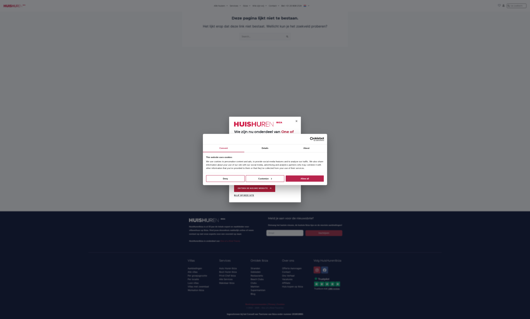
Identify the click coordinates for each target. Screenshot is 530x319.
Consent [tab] (223, 148)
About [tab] (306, 148)
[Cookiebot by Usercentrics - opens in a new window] (312, 139)
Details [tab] (265, 148)
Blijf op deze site (244, 195)
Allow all (305, 178)
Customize (263, 178)
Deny (225, 178)
